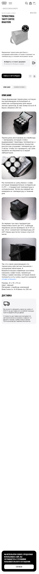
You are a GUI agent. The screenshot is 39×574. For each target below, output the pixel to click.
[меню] (10, 3)
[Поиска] (26, 3)
